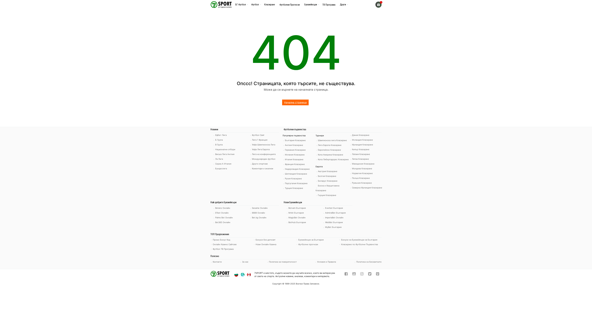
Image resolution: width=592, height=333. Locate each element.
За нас (245, 262)
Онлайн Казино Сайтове (225, 244)
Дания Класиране (360, 135)
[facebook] (346, 274)
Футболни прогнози (308, 244)
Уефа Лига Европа (261, 149)
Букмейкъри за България (311, 239)
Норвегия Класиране (362, 173)
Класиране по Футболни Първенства (359, 244)
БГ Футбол (240, 4)
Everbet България (334, 208)
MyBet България (333, 227)
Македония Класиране (363, 163)
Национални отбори (225, 149)
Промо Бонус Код (221, 239)
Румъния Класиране (362, 183)
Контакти (217, 262)
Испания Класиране (295, 154)
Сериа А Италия (223, 163)
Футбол (255, 4)
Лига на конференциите (264, 154)
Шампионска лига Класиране (332, 140)
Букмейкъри (310, 4)
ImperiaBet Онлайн (334, 217)
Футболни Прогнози (290, 4)
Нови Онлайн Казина (266, 244)
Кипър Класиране (360, 149)
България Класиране (295, 140)
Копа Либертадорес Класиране (333, 159)
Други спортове (260, 163)
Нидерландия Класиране (297, 169)
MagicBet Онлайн (297, 217)
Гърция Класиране (327, 195)
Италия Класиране (294, 159)
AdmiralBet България (335, 213)
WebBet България (334, 222)
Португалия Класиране (296, 183)
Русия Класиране (293, 178)
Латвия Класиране (361, 154)
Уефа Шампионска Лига (263, 144)
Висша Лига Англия (224, 154)
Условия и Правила (326, 262)
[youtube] (354, 274)
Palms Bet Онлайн (224, 217)
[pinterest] (377, 274)
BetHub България (297, 222)
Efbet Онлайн (222, 213)
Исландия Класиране (362, 140)
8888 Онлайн (258, 213)
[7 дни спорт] (221, 4)
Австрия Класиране (327, 171)
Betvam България (297, 208)
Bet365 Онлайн (222, 222)
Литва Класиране (360, 159)
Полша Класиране (361, 178)
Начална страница (295, 102)
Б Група (219, 140)
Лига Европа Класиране (329, 145)
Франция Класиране (295, 164)
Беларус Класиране (327, 181)
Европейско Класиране (329, 150)
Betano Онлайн (222, 208)
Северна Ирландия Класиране (367, 187)
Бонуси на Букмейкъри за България (359, 239)
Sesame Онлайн (260, 208)
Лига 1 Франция (259, 140)
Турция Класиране (294, 188)
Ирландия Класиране (362, 144)
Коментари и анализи (262, 168)
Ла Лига (219, 159)
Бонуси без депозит (265, 239)
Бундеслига (221, 168)
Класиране (269, 4)
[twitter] (369, 274)
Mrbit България (296, 213)
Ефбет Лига (221, 135)
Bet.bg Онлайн (259, 217)
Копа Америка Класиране (330, 154)
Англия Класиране (294, 145)
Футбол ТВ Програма (223, 249)
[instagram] (362, 274)
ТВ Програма (328, 4)
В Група (219, 144)
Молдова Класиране (362, 168)
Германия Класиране (295, 150)
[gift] (378, 5)
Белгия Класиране (327, 176)
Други (343, 4)
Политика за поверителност (283, 262)
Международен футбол (263, 159)
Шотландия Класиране (296, 174)
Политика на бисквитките (369, 262)
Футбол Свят (258, 135)
